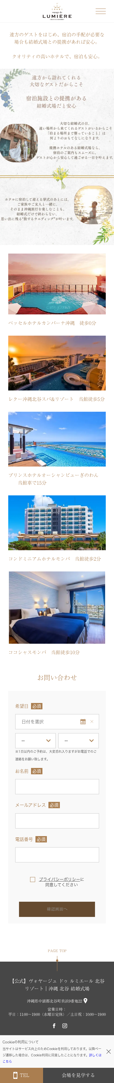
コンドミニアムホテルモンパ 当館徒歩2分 (54, 559)
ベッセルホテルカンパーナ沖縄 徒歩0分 (52, 323)
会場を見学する (78, 1075)
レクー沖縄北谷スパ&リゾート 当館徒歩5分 (56, 399)
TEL (24, 1075)
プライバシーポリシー (59, 879)
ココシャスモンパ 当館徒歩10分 (44, 652)
